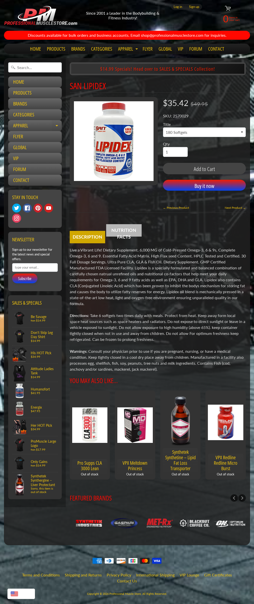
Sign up (194, 6)
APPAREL (128, 49)
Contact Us (127, 580)
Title (167, 124)
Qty (166, 144)
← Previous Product (176, 208)
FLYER (148, 48)
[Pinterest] (37, 208)
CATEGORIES (101, 48)
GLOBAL (165, 48)
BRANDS (78, 48)
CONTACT (216, 48)
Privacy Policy (119, 574)
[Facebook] (27, 208)
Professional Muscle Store (125, 593)
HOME (35, 48)
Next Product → (235, 208)
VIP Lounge (189, 574)
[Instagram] (16, 218)
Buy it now (204, 185)
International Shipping (155, 574)
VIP (180, 48)
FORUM (195, 48)
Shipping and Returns (83, 574)
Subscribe (25, 278)
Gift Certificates (218, 574)
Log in (178, 6)
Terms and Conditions (41, 574)
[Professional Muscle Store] (40, 15)
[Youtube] (48, 208)
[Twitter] (16, 208)
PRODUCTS (56, 48)
